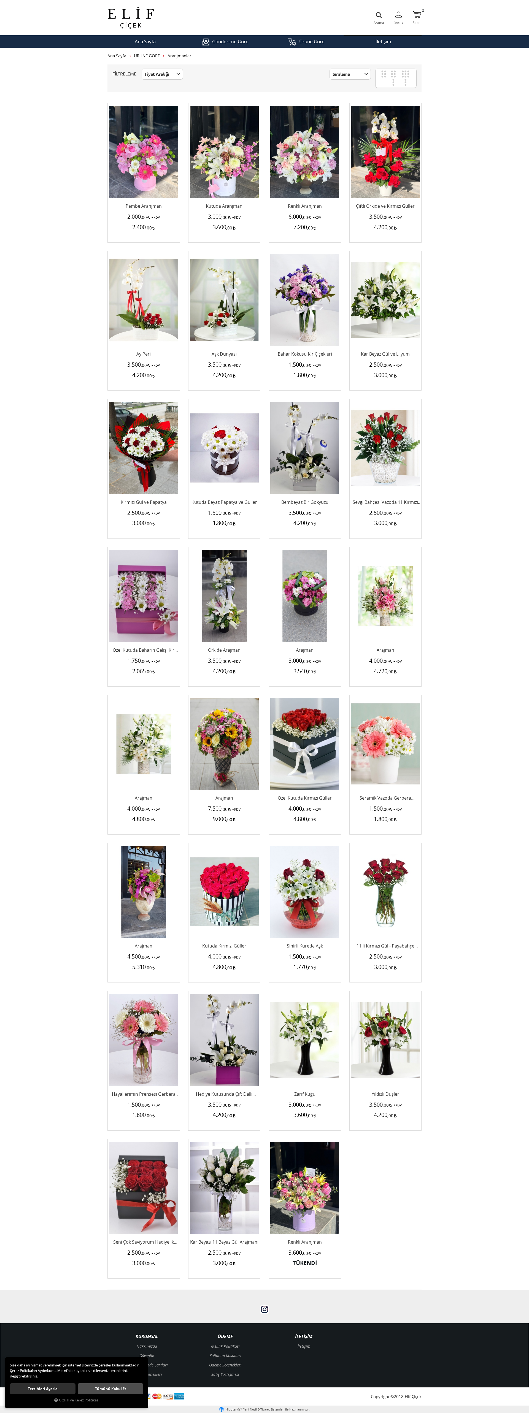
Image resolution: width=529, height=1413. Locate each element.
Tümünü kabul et (110, 1388)
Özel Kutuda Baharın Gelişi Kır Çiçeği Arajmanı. (143, 650)
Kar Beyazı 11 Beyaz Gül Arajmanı (224, 1242)
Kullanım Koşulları (225, 1355)
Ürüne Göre (312, 41)
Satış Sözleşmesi (225, 1374)
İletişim (383, 41)
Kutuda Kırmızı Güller (224, 946)
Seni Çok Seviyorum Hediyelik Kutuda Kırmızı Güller (143, 1242)
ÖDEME (225, 1336)
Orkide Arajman (224, 650)
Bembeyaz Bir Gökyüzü (304, 502)
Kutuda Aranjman (224, 206)
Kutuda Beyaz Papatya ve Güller (224, 502)
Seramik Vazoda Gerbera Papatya (385, 798)
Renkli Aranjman (305, 206)
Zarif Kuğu (304, 1094)
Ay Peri (143, 354)
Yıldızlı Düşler (385, 1094)
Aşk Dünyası (224, 354)
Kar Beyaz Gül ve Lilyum (385, 354)
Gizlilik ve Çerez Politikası (79, 1400)
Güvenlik (146, 1355)
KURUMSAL (147, 1336)
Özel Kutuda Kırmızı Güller (305, 798)
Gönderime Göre (230, 41)
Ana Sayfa (145, 41)
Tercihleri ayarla (43, 1388)
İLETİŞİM (303, 1336)
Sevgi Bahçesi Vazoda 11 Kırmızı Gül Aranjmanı (385, 502)
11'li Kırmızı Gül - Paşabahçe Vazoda (385, 946)
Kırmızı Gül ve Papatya (144, 502)
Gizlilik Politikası (225, 1346)
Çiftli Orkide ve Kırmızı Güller (385, 206)
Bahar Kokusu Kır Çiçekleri (305, 354)
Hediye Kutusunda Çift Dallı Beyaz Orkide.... (224, 1094)
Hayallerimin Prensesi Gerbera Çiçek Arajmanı (144, 1094)
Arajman (305, 650)
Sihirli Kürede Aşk (305, 946)
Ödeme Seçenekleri (225, 1365)
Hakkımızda (147, 1346)
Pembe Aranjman (144, 206)
